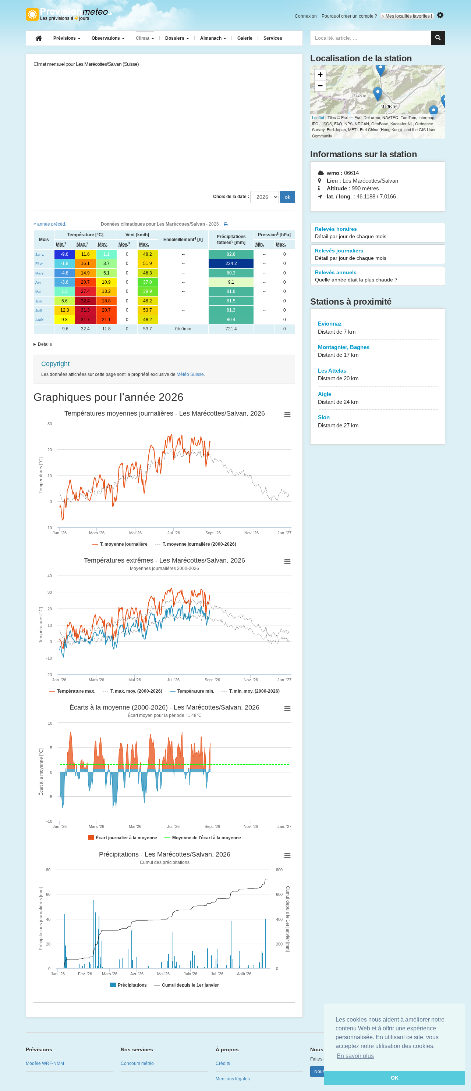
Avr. (38, 282)
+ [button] (320, 74)
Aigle (338, 398)
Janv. (39, 254)
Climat (143, 38)
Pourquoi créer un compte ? (349, 16)
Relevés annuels (356, 276)
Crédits (223, 1063)
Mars (39, 273)
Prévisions (65, 38)
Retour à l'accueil (69, 14)
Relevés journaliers (350, 254)
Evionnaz (337, 327)
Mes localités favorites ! (409, 16)
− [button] (320, 85)
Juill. (39, 310)
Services (272, 38)
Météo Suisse (190, 374)
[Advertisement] (164, 131)
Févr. (39, 264)
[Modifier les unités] (440, 15)
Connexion (306, 16)
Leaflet (318, 117)
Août (39, 320)
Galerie (244, 38)
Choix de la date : (231, 196)
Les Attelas (338, 374)
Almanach (211, 38)
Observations (106, 38)
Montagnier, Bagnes (343, 351)
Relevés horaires (350, 232)
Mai (38, 292)
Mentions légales (233, 1078)
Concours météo (137, 1063)
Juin (38, 301)
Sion (338, 421)
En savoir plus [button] (355, 1056)
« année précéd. (49, 224)
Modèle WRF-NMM (45, 1063)
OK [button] (395, 1078)
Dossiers (175, 38)
